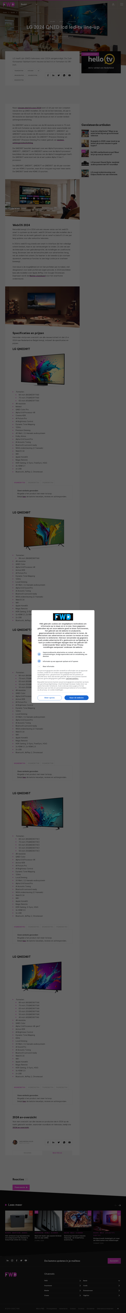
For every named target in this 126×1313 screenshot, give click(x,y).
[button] (63, 666)
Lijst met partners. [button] (72, 678)
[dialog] (63, 656)
